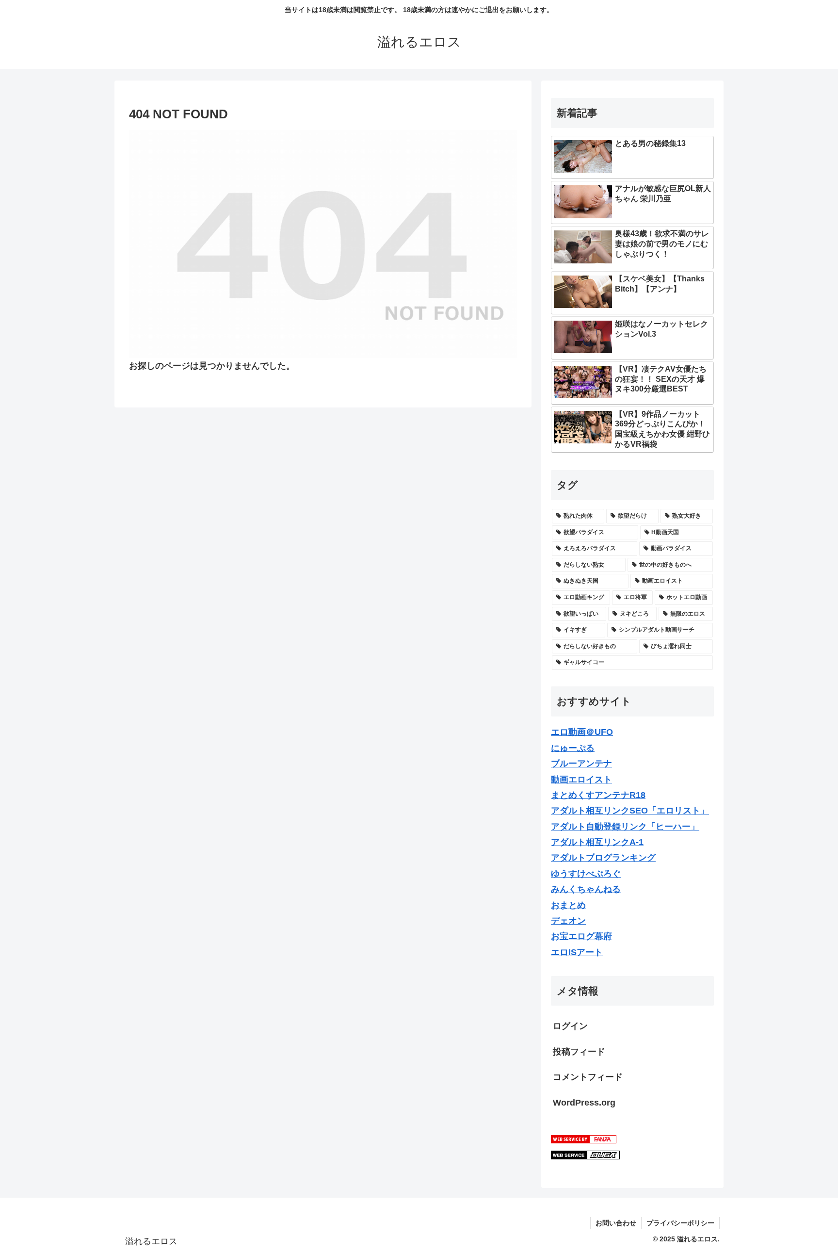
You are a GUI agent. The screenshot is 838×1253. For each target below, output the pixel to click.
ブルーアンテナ (581, 763)
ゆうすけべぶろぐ (586, 874)
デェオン (568, 921)
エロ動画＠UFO (582, 732)
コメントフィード (588, 1077)
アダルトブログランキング (603, 857)
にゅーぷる (573, 748)
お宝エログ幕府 (581, 936)
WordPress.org (584, 1102)
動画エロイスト (581, 779)
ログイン (570, 1026)
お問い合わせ (616, 1223)
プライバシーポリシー (680, 1223)
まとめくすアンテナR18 (598, 795)
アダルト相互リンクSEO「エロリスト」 (630, 810)
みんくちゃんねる (586, 889)
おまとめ (568, 905)
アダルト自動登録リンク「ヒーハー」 (625, 826)
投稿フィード (579, 1052)
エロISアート (577, 952)
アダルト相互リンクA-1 (597, 842)
